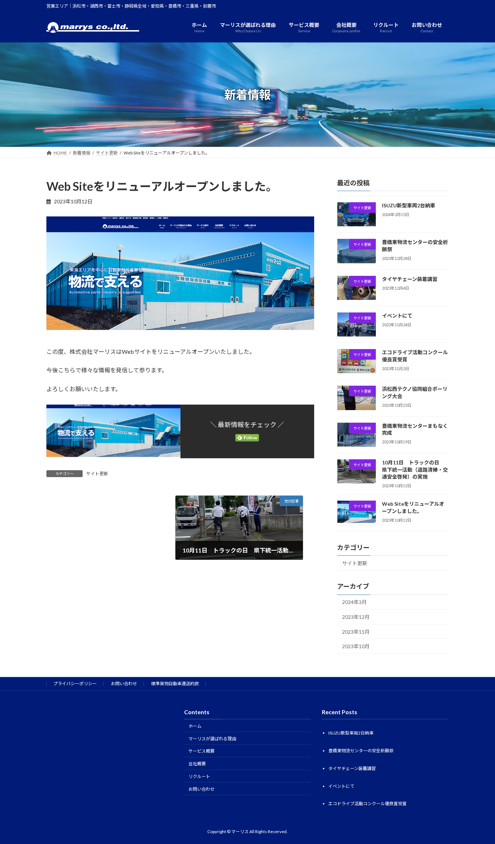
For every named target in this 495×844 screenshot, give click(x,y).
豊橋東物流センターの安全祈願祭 (361, 750)
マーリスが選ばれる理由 (212, 738)
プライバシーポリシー (75, 683)
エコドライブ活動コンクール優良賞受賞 (367, 804)
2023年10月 (356, 647)
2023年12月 (356, 617)
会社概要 (197, 763)
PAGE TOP (477, 812)
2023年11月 (356, 632)
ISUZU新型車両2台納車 (408, 205)
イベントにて (397, 316)
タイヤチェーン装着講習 (409, 279)
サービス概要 (201, 751)
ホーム (194, 726)
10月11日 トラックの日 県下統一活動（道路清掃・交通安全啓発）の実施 (415, 469)
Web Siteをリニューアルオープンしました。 (413, 507)
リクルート (199, 776)
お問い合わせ (124, 683)
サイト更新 (97, 473)
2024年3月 (354, 602)
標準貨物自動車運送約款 (175, 683)
